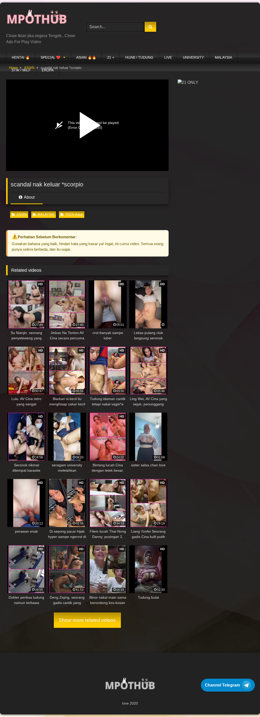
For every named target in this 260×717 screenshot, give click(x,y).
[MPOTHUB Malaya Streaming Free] (40, 20)
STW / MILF (21, 70)
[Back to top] (244, 702)
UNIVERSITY (193, 57)
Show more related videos (87, 620)
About (29, 197)
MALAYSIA (223, 57)
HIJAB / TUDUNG (139, 57)
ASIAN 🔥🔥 (86, 57)
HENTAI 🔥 (21, 57)
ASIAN (22, 214)
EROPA (48, 70)
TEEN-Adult (74, 214)
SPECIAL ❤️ (50, 57)
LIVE (168, 57)
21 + (110, 57)
